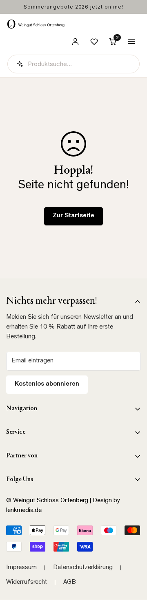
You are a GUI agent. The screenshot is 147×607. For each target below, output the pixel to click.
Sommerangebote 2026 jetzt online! (73, 7)
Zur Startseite (73, 216)
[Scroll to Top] (132, 564)
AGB (69, 582)
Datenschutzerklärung (83, 568)
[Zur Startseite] (36, 24)
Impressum (21, 568)
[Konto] (75, 41)
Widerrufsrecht (26, 582)
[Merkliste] (94, 41)
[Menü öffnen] (131, 41)
